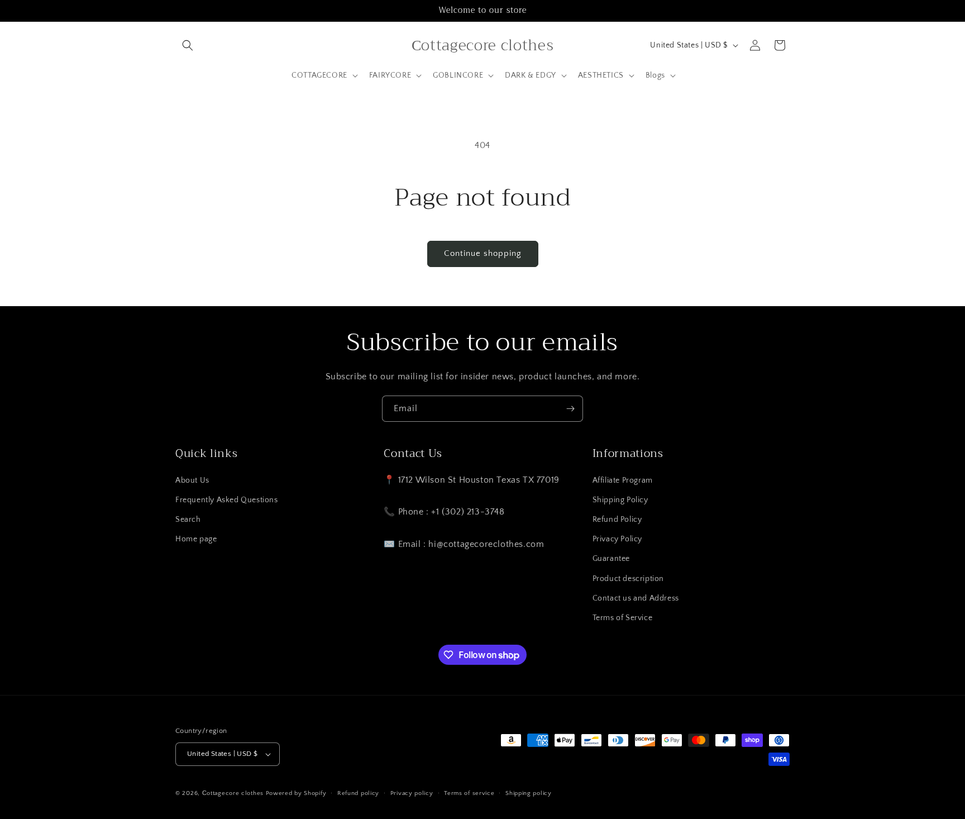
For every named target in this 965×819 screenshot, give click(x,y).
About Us (192, 480)
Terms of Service (623, 617)
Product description (628, 578)
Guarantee (611, 558)
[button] (187, 45)
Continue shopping (483, 253)
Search (188, 519)
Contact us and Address (636, 598)
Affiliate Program (623, 480)
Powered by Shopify (296, 793)
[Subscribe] (570, 409)
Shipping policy (528, 793)
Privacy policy (411, 793)
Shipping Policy (620, 500)
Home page (196, 539)
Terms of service (469, 793)
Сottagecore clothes (233, 793)
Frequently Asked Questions (226, 500)
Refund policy (358, 793)
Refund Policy (617, 519)
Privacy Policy (617, 539)
